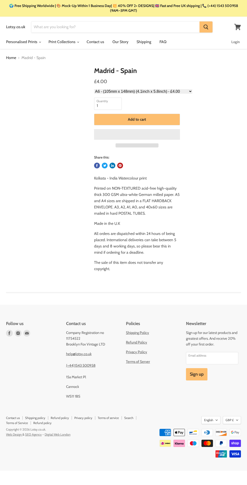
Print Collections (62, 42)
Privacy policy (83, 418)
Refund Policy (136, 342)
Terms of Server (138, 361)
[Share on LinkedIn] (112, 165)
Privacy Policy (136, 352)
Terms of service (108, 418)
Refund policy (60, 418)
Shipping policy (35, 418)
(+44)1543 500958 (81, 365)
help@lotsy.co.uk (79, 354)
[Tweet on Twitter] (105, 165)
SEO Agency (33, 434)
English (208, 420)
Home (11, 58)
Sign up (197, 374)
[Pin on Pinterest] (120, 165)
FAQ (162, 42)
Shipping (144, 42)
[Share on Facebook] (97, 165)
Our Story (120, 42)
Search (128, 418)
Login (235, 42)
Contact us (95, 42)
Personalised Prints (22, 42)
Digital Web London (57, 434)
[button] (137, 134)
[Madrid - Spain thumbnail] (13, 78)
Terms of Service (17, 423)
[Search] (206, 27)
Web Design (14, 434)
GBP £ (230, 420)
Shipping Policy (137, 333)
